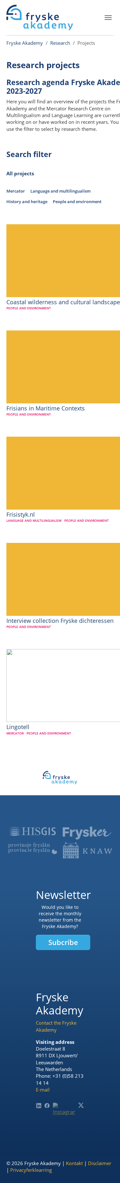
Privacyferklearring (31, 1170)
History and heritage (26, 201)
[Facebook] (47, 1105)
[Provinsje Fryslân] (32, 848)
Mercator (15, 191)
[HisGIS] (32, 831)
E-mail (43, 1089)
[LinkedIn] (39, 1105)
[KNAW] (87, 850)
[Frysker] (87, 833)
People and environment (77, 201)
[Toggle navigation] (108, 17)
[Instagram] (64, 1114)
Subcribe (63, 942)
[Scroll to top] (105, 1168)
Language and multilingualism (60, 191)
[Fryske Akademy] (39, 17)
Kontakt (74, 1163)
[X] (81, 1105)
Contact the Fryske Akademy (56, 1026)
